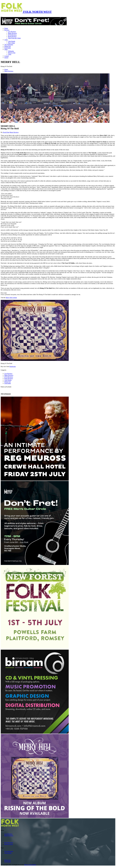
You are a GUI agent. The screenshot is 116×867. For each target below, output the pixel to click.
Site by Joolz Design (30, 864)
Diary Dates (11, 43)
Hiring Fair (7, 46)
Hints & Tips (11, 52)
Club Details (11, 41)
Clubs (6, 39)
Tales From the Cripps (14, 38)
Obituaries (11, 51)
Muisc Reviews (8, 375)
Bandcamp (13, 366)
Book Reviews (12, 36)
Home (6, 28)
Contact (6, 56)
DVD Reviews (12, 35)
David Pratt (6, 132)
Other (6, 49)
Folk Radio (7, 48)
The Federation (8, 44)
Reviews (6, 30)
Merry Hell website (11, 297)
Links (9, 54)
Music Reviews (12, 33)
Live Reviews (12, 31)
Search (6, 57)
